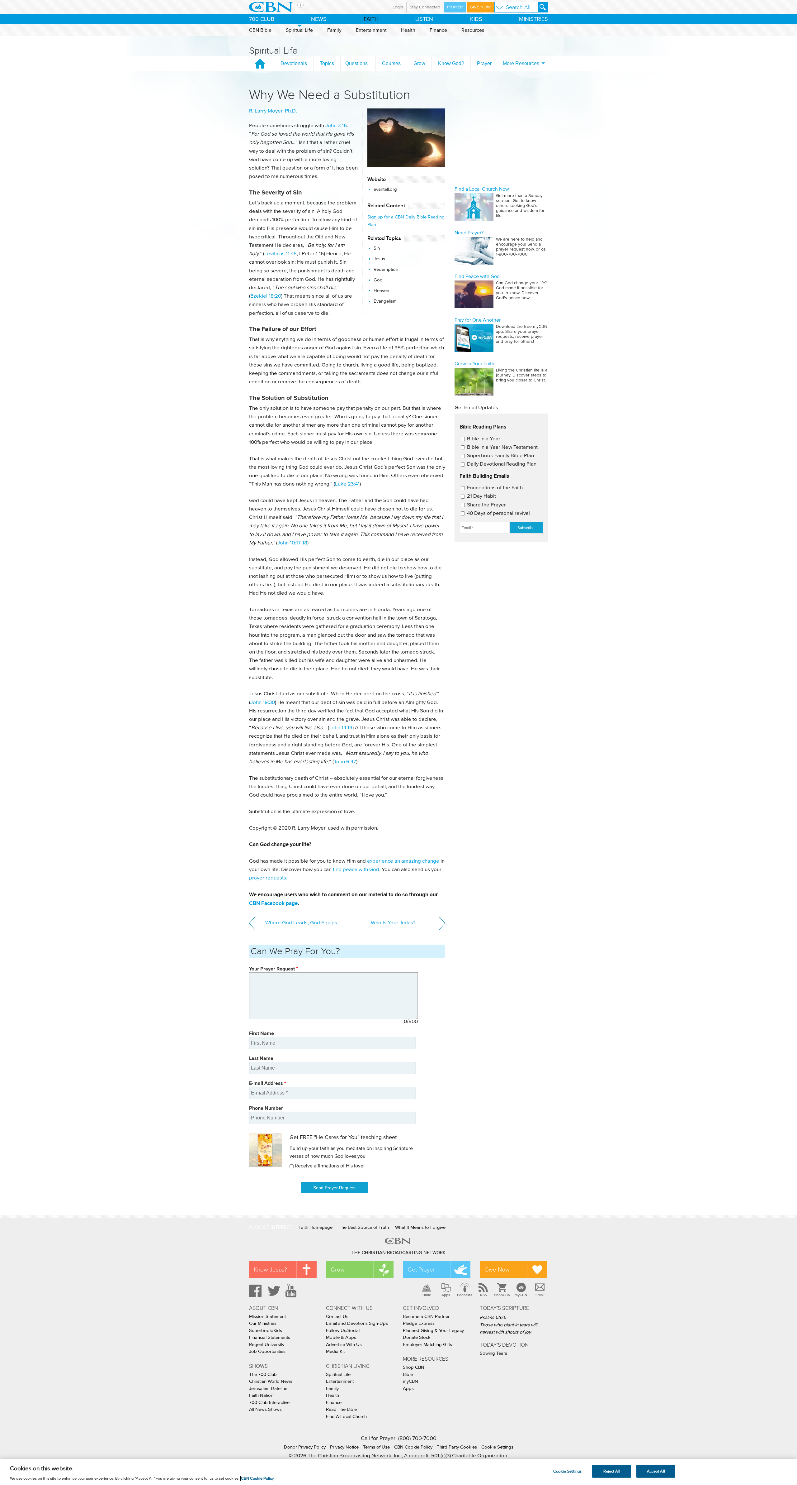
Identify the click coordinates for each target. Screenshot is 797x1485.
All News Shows (265, 1409)
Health (408, 30)
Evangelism (385, 301)
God (378, 280)
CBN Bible (260, 30)
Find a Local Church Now (482, 189)
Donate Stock (417, 1337)
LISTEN (424, 19)
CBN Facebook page (273, 903)
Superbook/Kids (265, 1330)
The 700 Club (263, 1374)
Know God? (451, 63)
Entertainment (371, 30)
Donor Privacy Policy (305, 1447)
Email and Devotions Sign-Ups (357, 1323)
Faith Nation (261, 1395)
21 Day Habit (481, 496)
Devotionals (294, 63)
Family (334, 30)
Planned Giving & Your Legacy (433, 1330)
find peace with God (356, 869)
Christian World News (270, 1381)
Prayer (455, 7)
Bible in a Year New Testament (502, 447)
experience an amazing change (403, 861)
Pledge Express (419, 1323)
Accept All (656, 1471)
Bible (426, 1295)
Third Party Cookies (457, 1447)
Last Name (261, 1058)
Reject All (611, 1471)
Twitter (273, 1291)
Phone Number (266, 1108)
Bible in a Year (483, 439)
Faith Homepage (315, 1227)
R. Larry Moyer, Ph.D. (273, 111)
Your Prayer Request (273, 968)
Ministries (533, 19)
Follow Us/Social (343, 1330)
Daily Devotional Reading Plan (501, 464)
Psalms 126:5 (493, 1317)
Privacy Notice (344, 1447)
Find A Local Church (346, 1416)
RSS (483, 1295)
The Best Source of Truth (364, 1227)
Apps (445, 1295)
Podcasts (464, 1295)
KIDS (476, 19)
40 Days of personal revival (498, 513)
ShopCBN (502, 1295)
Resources (472, 30)
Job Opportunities (267, 1351)
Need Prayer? (469, 232)
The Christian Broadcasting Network (398, 1252)
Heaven (381, 290)
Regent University (266, 1344)
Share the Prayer (486, 505)
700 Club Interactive (269, 1402)
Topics (327, 63)
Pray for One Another (478, 320)
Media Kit (335, 1351)
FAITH (371, 19)
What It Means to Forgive (420, 1227)
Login (398, 7)
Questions (356, 63)
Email (540, 1295)
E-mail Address (267, 1083)
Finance (438, 30)
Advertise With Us (344, 1344)
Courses (391, 63)
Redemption (386, 269)
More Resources (521, 63)
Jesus (379, 258)
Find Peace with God (477, 276)
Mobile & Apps (341, 1337)
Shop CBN (413, 1367)
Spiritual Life (299, 30)
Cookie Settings (497, 1447)
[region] (398, 1472)
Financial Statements (269, 1337)
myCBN (521, 1295)
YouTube (292, 1291)
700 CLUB (261, 19)
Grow (419, 63)
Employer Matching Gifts (427, 1344)
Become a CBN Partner (426, 1316)
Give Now (480, 7)
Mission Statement (267, 1316)
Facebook (254, 1291)
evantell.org (385, 189)
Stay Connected (425, 7)
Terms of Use (376, 1447)
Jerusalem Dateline (268, 1388)
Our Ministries (262, 1323)
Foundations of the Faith (495, 488)
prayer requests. (268, 878)
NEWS (319, 19)
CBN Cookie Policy (413, 1447)
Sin (377, 248)
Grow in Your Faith (474, 363)
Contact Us (337, 1316)
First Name (261, 1033)
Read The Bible (341, 1409)
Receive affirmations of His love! (330, 1165)
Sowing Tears (493, 1353)
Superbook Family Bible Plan (500, 455)
